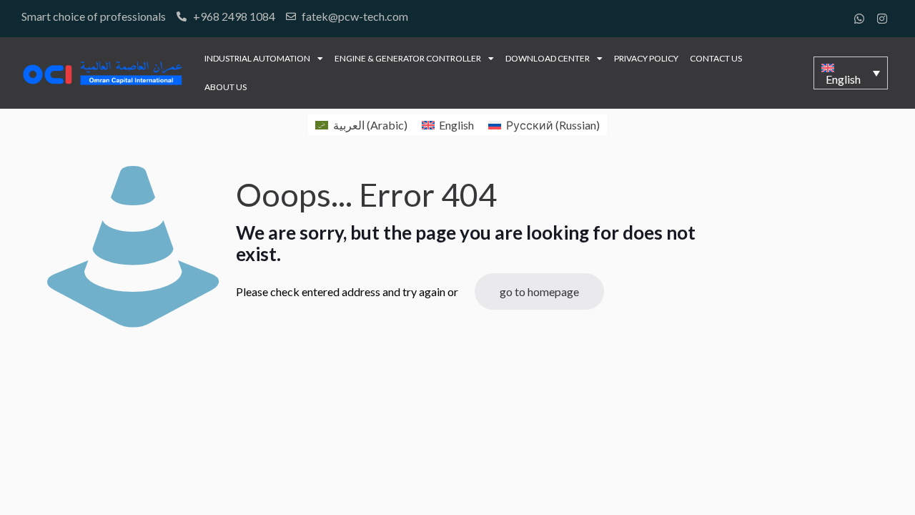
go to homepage (539, 291)
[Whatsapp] (859, 18)
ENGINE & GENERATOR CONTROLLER (408, 58)
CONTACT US (716, 58)
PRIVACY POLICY (646, 58)
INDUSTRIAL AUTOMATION (257, 58)
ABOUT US (225, 87)
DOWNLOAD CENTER (547, 58)
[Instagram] (882, 18)
